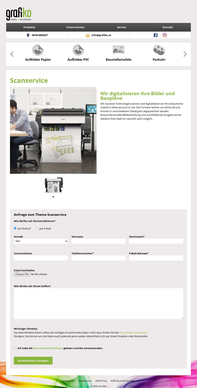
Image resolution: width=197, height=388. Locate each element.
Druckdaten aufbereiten (133, 332)
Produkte (29, 27)
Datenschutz (85, 380)
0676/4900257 (40, 35)
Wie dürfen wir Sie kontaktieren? (34, 221)
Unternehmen (75, 27)
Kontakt (168, 27)
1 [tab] (53, 197)
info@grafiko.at (101, 35)
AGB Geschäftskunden (123, 380)
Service (121, 27)
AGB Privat (101, 380)
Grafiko (103, 386)
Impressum (69, 380)
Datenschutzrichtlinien (48, 348)
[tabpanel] (53, 183)
